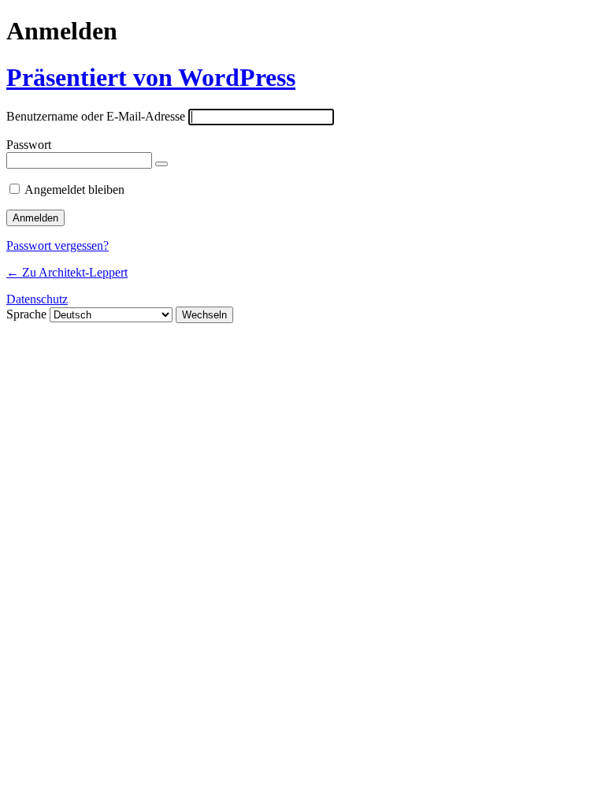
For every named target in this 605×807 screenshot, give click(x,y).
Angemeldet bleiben (74, 189)
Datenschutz (37, 299)
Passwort (28, 144)
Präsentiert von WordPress (150, 77)
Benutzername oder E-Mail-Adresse (95, 116)
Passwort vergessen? (57, 245)
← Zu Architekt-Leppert (67, 272)
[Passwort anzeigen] (161, 164)
